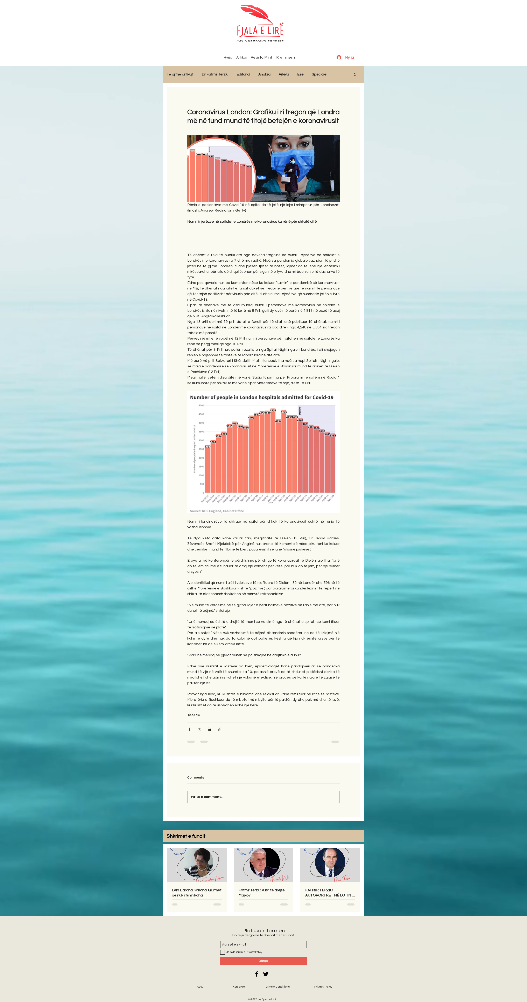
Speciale (319, 74)
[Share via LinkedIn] (209, 729)
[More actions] (337, 101)
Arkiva (284, 74)
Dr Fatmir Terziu (215, 74)
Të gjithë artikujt (180, 74)
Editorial (243, 74)
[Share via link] (220, 729)
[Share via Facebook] (189, 729)
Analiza (264, 74)
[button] (355, 74)
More (339, 74)
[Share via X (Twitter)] (199, 729)
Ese (300, 74)
